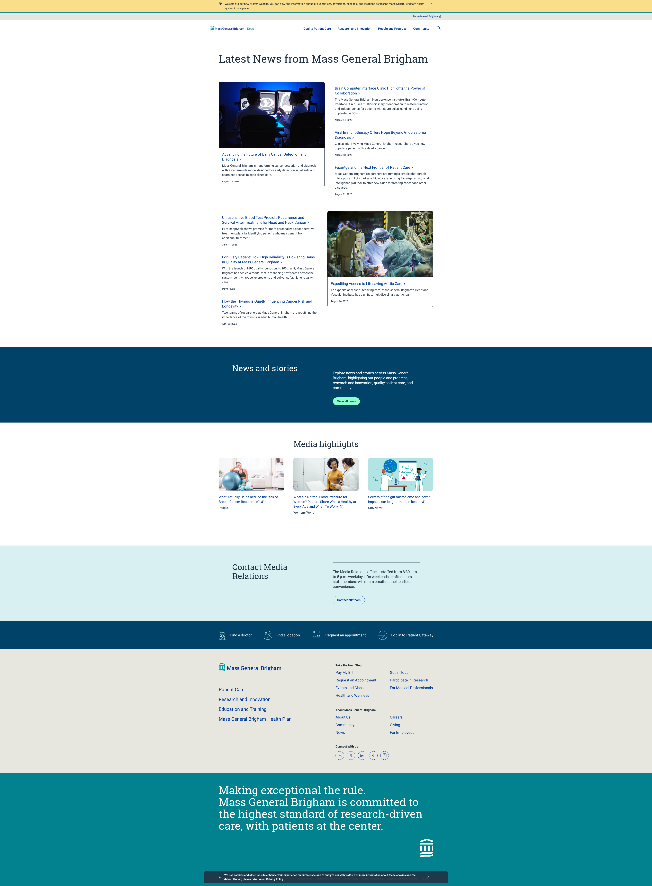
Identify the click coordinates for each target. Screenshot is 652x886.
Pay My (344, 672)
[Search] (438, 28)
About (343, 717)
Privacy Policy (274, 879)
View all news (346, 401)
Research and (244, 699)
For (402, 732)
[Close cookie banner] (428, 877)
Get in (400, 672)
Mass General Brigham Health (255, 719)
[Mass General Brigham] (232, 28)
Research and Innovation (354, 28)
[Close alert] (431, 4)
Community (421, 28)
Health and (352, 695)
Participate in (409, 680)
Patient (231, 689)
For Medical (411, 688)
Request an (356, 680)
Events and (351, 688)
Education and (243, 709)
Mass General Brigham (425, 16)
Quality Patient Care (317, 28)
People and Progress (392, 28)
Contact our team (349, 600)
